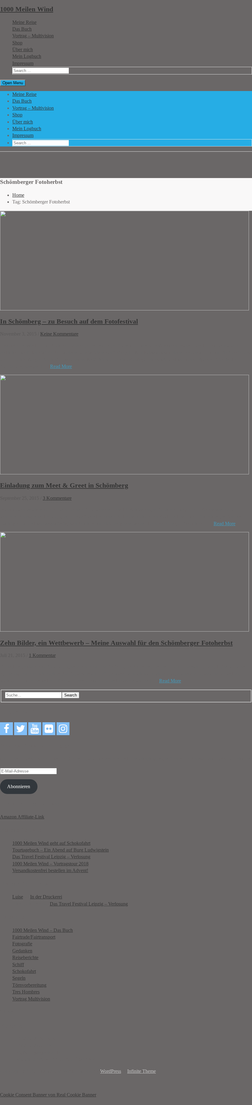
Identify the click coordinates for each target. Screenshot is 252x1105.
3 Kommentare (57, 498)
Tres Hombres (26, 991)
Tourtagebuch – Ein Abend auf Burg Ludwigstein (60, 849)
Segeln (19, 978)
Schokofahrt (24, 971)
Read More (61, 366)
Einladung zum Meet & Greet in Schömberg (64, 485)
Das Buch (22, 29)
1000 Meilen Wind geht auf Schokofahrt (51, 843)
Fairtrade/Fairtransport (33, 937)
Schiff (18, 964)
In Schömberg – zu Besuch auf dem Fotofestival (69, 321)
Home (18, 195)
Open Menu (12, 83)
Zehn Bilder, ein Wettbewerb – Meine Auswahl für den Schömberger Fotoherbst (116, 643)
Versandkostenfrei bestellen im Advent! (50, 870)
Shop (17, 42)
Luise (17, 896)
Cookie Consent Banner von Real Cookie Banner (48, 1094)
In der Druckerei (46, 896)
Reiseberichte (25, 957)
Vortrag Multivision (31, 998)
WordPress (110, 1071)
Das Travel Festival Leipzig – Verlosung (51, 856)
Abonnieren (18, 786)
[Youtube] (34, 728)
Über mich (22, 49)
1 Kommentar (42, 655)
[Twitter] (20, 728)
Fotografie (22, 943)
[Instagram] (63, 728)
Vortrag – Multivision (33, 35)
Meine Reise (24, 22)
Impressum (22, 63)
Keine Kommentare (59, 333)
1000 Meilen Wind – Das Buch (42, 930)
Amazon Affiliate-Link (22, 816)
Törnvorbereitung (29, 985)
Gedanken (22, 950)
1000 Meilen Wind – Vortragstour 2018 (50, 863)
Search (70, 695)
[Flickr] (48, 728)
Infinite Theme (141, 1071)
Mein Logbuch (26, 56)
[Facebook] (6, 728)
